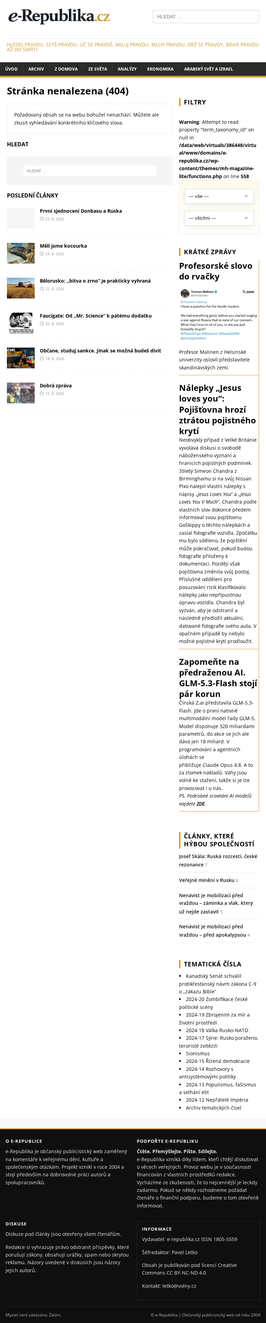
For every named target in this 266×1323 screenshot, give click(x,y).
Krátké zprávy (210, 252)
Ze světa (97, 69)
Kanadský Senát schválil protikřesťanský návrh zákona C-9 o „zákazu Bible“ (217, 984)
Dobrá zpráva (56, 385)
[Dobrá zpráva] (21, 399)
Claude (211, 765)
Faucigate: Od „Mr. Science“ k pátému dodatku (96, 315)
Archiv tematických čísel (213, 1107)
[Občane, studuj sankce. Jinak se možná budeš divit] (21, 364)
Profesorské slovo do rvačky (215, 271)
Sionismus (198, 1053)
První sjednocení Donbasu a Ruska (81, 211)
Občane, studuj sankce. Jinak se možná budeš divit (100, 350)
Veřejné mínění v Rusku (206, 880)
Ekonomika (160, 69)
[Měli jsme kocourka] (21, 259)
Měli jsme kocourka (63, 245)
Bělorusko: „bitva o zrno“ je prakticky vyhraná (95, 280)
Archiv (36, 69)
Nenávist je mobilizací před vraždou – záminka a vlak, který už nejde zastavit (216, 903)
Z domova (66, 69)
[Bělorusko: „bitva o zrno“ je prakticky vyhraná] (21, 294)
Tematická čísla (212, 964)
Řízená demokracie (218, 1061)
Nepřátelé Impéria (217, 1099)
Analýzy (127, 69)
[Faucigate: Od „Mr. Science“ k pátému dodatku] (21, 329)
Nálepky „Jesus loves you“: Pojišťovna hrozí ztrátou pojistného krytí (217, 409)
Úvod (11, 69)
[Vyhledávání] (206, 16)
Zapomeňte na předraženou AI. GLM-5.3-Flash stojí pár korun (218, 678)
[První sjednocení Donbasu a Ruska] (21, 224)
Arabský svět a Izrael (208, 69)
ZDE (201, 803)
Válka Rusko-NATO (217, 1030)
